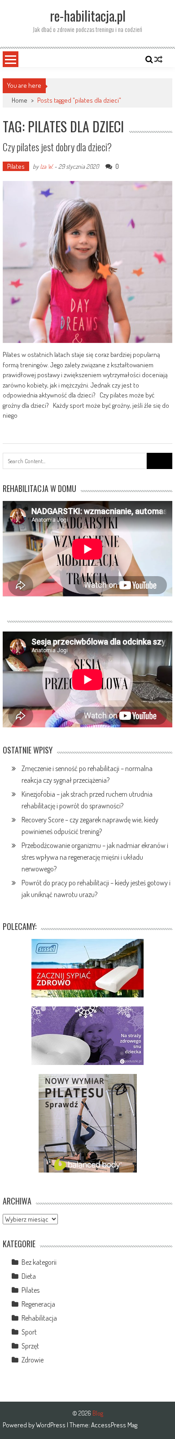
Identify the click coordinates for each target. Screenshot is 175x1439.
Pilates (16, 166)
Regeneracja (38, 1303)
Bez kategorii (39, 1262)
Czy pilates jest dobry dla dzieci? (57, 147)
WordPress (51, 1425)
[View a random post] (158, 59)
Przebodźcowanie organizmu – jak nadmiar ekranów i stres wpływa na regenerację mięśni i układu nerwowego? (95, 857)
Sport (29, 1331)
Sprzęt (30, 1345)
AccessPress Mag (114, 1425)
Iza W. (46, 166)
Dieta (29, 1276)
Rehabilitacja (39, 1317)
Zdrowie (33, 1359)
